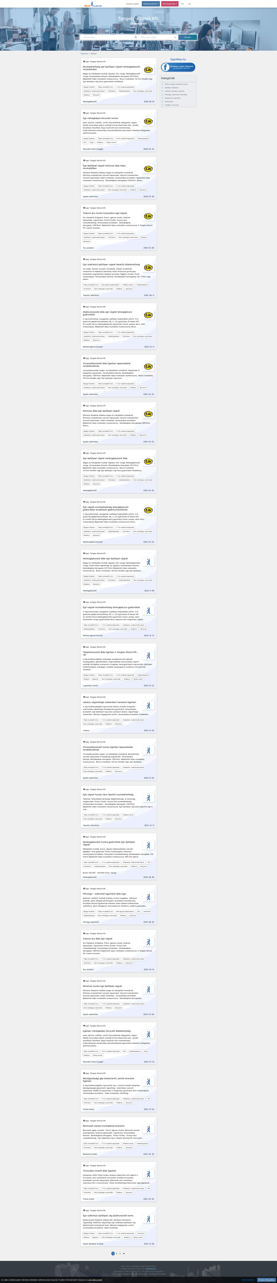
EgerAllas (84, 53)
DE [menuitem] (189, 4)
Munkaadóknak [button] (169, 4)
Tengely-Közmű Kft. (98, 61)
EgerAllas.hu (151, 1269)
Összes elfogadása (266, 1280)
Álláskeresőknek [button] (150, 4)
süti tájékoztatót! (95, 1280)
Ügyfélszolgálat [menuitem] (132, 4)
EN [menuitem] (182, 4)
